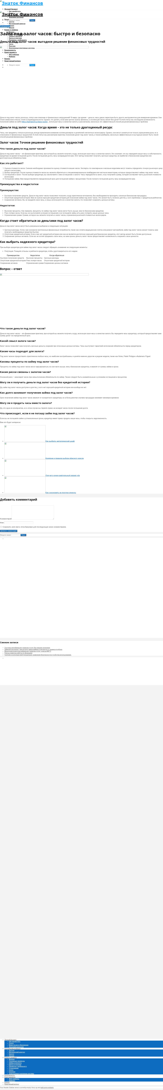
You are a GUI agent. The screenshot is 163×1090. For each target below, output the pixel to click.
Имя (2, 523)
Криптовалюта (9, 1077)
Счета (11, 44)
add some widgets (47, 1087)
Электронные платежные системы (21, 1073)
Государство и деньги (12, 1048)
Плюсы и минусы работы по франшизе (18, 653)
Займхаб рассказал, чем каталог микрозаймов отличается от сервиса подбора (33, 649)
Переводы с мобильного (18, 1066)
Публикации (5, 26)
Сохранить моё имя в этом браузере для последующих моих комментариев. (34, 527)
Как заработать (14, 1041)
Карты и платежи (15, 38)
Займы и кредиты (15, 1063)
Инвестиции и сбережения (18, 1045)
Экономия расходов (16, 17)
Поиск (32, 20)
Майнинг (12, 1081)
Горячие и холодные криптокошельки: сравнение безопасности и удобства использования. (37, 655)
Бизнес (7, 1082)
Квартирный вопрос (11, 1084)
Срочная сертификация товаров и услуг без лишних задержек (27, 648)
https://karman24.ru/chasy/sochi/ (35, 122)
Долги (11, 1043)
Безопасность (9, 1075)
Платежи (12, 1072)
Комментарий (6, 519)
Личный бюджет (11, 9)
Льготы (11, 22)
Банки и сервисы (11, 30)
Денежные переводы (17, 1061)
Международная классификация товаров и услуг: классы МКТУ (27, 651)
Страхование (14, 1068)
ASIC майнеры (14, 1079)
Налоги (11, 26)
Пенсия (11, 28)
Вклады (12, 1059)
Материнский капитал (17, 24)
